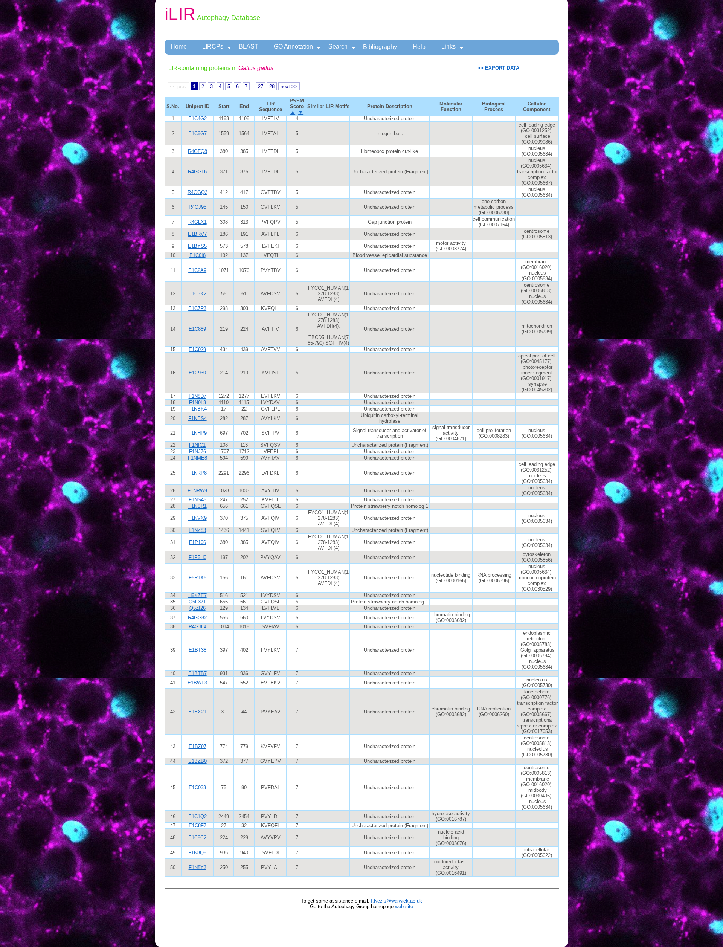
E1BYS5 (197, 246)
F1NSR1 (197, 506)
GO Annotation (293, 46)
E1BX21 (197, 712)
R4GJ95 (197, 207)
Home (179, 46)
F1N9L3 (197, 402)
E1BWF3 (197, 683)
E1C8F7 (197, 825)
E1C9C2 (197, 837)
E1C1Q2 (197, 816)
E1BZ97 (197, 746)
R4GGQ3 (197, 192)
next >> (289, 86)
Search (338, 46)
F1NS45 (197, 500)
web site (404, 906)
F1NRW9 (197, 490)
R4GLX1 (197, 222)
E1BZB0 (197, 761)
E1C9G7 (197, 133)
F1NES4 (197, 418)
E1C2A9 (197, 270)
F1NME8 (197, 458)
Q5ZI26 (197, 608)
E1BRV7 (197, 234)
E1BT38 (197, 650)
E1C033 (197, 787)
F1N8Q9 (197, 852)
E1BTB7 (197, 673)
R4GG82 (197, 617)
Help (419, 47)
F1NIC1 (197, 445)
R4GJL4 (197, 626)
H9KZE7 (197, 595)
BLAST (248, 46)
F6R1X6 (197, 577)
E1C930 (197, 373)
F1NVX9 (197, 518)
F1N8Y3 (197, 867)
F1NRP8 (197, 473)
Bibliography (380, 47)
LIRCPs (212, 46)
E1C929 (197, 349)
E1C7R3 (197, 308)
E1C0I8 (197, 255)
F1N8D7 (197, 396)
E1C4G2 (197, 118)
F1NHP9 (197, 433)
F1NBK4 (197, 409)
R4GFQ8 (197, 151)
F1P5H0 (197, 557)
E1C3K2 (197, 293)
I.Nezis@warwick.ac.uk (396, 901)
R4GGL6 (197, 171)
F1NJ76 (197, 451)
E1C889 (197, 329)
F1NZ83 (197, 530)
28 (272, 86)
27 (260, 86)
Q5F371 (197, 602)
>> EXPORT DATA (498, 68)
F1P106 (197, 542)
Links (448, 46)
